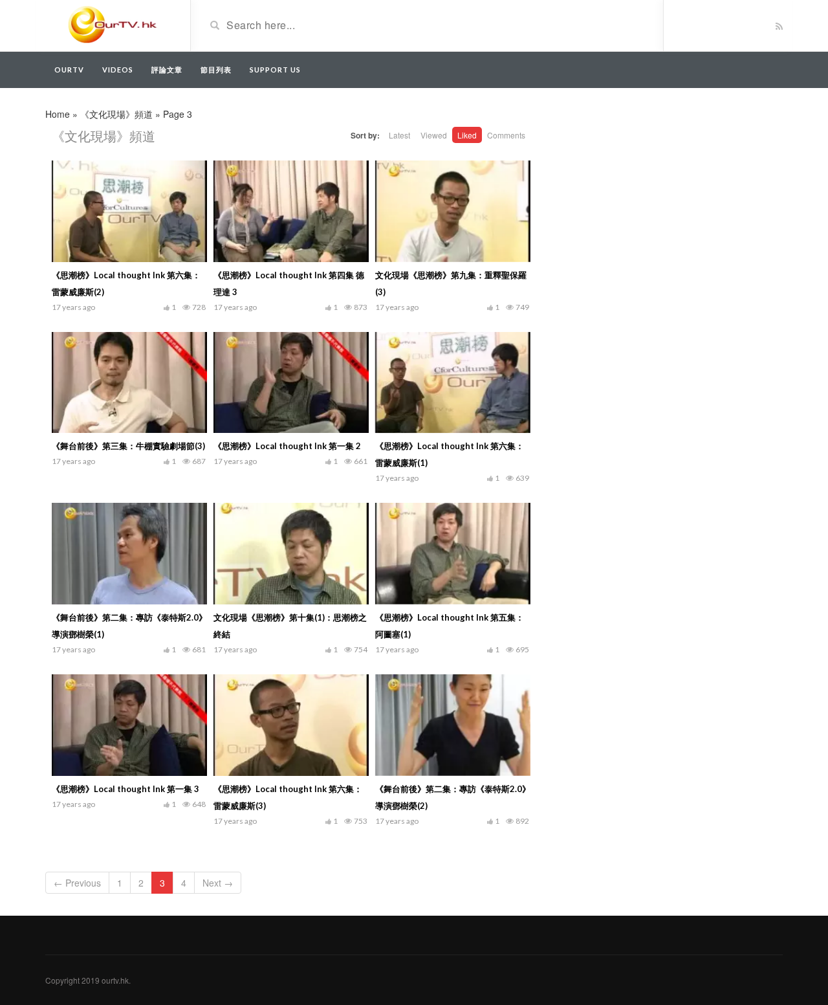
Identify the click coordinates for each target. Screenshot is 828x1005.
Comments (506, 134)
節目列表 (216, 69)
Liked (467, 134)
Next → (217, 882)
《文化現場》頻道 (116, 113)
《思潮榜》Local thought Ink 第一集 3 (125, 789)
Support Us (275, 69)
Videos (117, 69)
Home (57, 113)
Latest (399, 134)
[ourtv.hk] (112, 24)
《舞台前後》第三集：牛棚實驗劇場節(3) (128, 446)
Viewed (433, 134)
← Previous (77, 882)
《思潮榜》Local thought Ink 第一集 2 (287, 446)
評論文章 (166, 69)
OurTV (69, 69)
